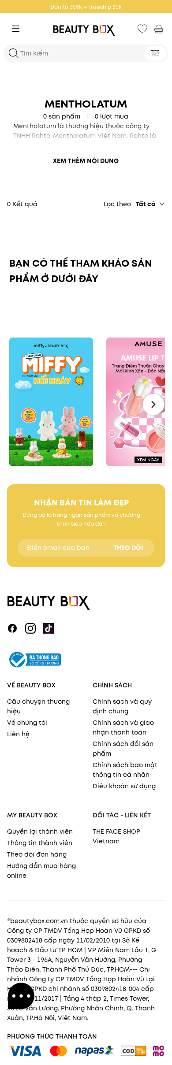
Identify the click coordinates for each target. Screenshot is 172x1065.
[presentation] (86, 28)
